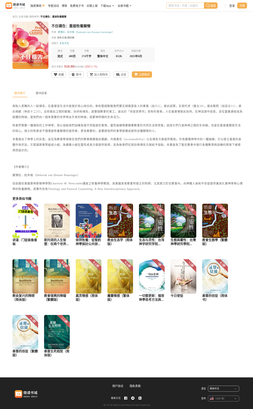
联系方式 (116, 398)
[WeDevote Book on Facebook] (126, 398)
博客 (64, 5)
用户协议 (117, 385)
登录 (232, 5)
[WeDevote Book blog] (140, 398)
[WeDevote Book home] (15, 6)
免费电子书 (77, 5)
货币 (203, 398)
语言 (203, 388)
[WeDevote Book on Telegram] (133, 398)
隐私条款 (135, 385)
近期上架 (92, 5)
